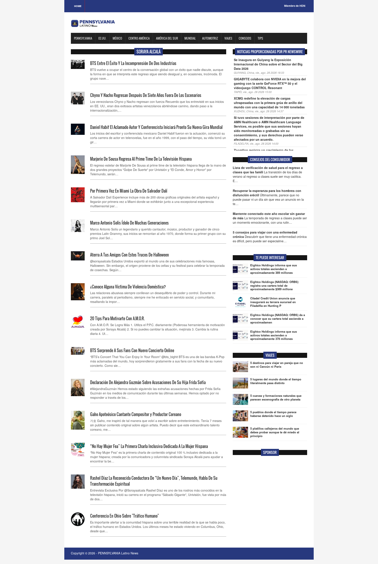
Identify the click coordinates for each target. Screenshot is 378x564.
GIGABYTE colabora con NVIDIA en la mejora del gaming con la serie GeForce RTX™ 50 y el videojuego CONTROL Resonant (270, 83)
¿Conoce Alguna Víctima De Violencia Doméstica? (129, 287)
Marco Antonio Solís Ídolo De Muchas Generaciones (129, 223)
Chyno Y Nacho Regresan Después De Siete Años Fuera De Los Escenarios (145, 95)
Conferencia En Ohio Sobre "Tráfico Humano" (124, 516)
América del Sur (167, 38)
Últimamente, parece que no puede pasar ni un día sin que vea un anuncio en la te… (268, 197)
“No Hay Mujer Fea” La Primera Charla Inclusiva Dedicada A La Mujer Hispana (149, 446)
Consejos (245, 38)
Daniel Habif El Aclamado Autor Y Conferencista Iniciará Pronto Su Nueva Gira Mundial (156, 127)
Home (77, 6)
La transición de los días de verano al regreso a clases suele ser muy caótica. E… (268, 174)
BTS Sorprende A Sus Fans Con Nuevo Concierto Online (132, 350)
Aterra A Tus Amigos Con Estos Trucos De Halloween (129, 255)
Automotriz (210, 38)
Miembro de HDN (294, 5)
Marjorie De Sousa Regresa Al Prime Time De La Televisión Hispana (141, 159)
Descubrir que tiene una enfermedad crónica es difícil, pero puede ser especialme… (270, 236)
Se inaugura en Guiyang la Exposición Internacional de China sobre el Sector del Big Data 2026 (268, 64)
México (117, 38)
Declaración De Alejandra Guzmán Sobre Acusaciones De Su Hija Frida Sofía (148, 382)
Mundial (190, 38)
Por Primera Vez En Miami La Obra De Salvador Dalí (128, 191)
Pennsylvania (83, 38)
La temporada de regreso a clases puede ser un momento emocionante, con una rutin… (270, 218)
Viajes (228, 38)
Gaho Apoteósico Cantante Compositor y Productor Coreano (135, 414)
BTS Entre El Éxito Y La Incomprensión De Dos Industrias (133, 63)
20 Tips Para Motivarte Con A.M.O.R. (117, 318)
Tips (260, 38)
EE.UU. (102, 38)
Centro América (139, 38)
